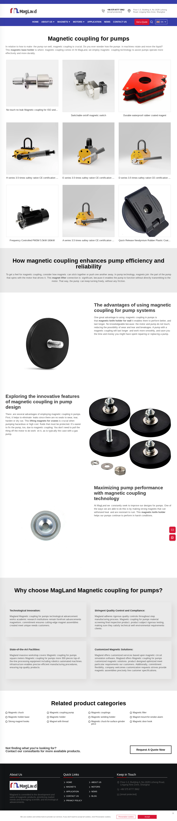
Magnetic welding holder (103, 717)
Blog (94, 796)
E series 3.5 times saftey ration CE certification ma (89, 178)
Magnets (62, 22)
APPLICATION (94, 22)
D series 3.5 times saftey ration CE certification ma (145, 178)
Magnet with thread (59, 721)
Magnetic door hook (142, 721)
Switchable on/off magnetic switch (88, 115)
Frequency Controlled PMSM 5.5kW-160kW (32, 240)
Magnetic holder (58, 717)
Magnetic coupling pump (62, 712)
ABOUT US (47, 22)
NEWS (107, 22)
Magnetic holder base (18, 717)
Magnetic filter (139, 712)
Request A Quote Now (150, 749)
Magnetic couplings (100, 712)
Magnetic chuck (16, 712)
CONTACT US (120, 22)
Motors (78, 22)
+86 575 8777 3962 (129, 789)
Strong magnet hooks (18, 721)
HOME (35, 22)
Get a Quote (141, 22)
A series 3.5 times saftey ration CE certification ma (89, 240)
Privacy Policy (74, 800)
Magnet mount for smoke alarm (148, 717)
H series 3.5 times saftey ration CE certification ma (32, 178)
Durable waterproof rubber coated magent (144, 115)
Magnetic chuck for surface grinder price (108, 722)
